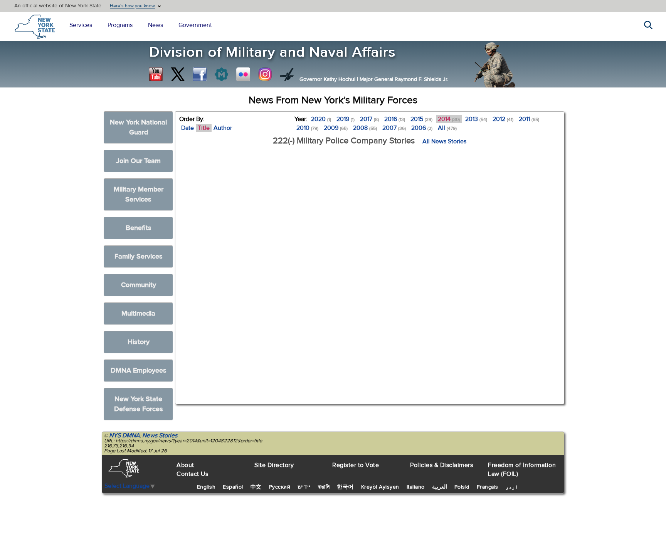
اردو (512, 487)
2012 (503, 119)
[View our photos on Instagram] (265, 74)
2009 (336, 128)
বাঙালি (324, 487)
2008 (365, 128)
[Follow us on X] (178, 74)
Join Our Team (138, 160)
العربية (439, 487)
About (185, 465)
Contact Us (192, 474)
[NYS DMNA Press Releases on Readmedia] (221, 74)
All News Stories (444, 141)
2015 (421, 119)
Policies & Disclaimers (441, 465)
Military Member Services (138, 194)
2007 (394, 128)
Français (487, 487)
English (206, 487)
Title (204, 128)
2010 (307, 128)
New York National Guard (138, 127)
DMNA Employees (138, 370)
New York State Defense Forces (138, 404)
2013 (476, 119)
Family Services (138, 256)
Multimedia (138, 313)
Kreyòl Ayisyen (380, 487)
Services (80, 25)
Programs (120, 25)
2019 (345, 119)
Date (187, 128)
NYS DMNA (124, 435)
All (447, 128)
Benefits (138, 227)
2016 (394, 119)
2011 (529, 119)
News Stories (159, 435)
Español (233, 487)
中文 (256, 487)
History (139, 342)
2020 (321, 119)
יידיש (304, 487)
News (155, 25)
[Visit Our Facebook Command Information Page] (200, 74)
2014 (449, 119)
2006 (421, 128)
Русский (280, 487)
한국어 (345, 487)
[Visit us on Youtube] (156, 74)
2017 (369, 119)
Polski (461, 487)
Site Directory (274, 465)
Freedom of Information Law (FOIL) (522, 469)
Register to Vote (355, 465)
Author (223, 128)
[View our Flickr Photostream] (243, 74)
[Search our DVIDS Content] (287, 74)
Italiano (416, 487)
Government (195, 25)
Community (138, 285)
